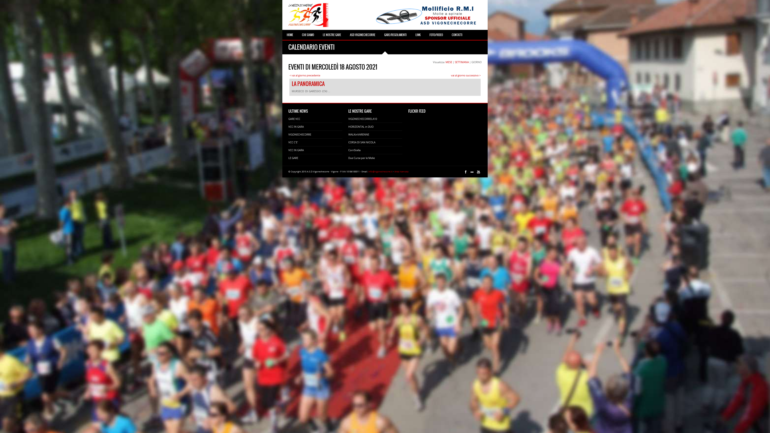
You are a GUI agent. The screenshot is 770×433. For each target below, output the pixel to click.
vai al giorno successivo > (466, 75)
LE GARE (293, 158)
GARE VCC (294, 119)
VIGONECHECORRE (299, 134)
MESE (449, 62)
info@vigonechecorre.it (380, 171)
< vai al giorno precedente (305, 75)
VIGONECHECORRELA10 (362, 119)
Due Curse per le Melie (361, 158)
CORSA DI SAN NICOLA (361, 142)
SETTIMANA (462, 62)
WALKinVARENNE (358, 134)
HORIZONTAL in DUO (361, 126)
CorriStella (354, 150)
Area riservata (401, 171)
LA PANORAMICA (308, 84)
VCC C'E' (293, 142)
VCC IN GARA (296, 126)
